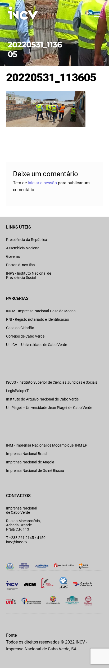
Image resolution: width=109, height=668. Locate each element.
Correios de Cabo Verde (25, 336)
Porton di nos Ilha (20, 265)
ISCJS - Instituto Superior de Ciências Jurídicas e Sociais (51, 382)
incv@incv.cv (16, 542)
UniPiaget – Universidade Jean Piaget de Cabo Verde (49, 407)
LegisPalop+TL (18, 391)
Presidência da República (26, 239)
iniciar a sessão (42, 182)
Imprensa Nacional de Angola (30, 462)
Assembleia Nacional (23, 248)
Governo (13, 256)
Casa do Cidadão (20, 328)
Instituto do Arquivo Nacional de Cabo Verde (42, 399)
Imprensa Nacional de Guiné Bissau (35, 470)
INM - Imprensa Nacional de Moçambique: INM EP (46, 445)
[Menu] (96, 14)
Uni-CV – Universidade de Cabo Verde (36, 345)
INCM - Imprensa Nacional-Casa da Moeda (41, 311)
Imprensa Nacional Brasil (26, 454)
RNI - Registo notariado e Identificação (37, 319)
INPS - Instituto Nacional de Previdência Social (28, 275)
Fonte (11, 635)
